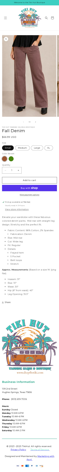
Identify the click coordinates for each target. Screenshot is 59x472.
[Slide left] (23, 122)
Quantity (6, 165)
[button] (5, 18)
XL (48, 148)
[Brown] (4, 158)
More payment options (29, 195)
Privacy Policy (18, 449)
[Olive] (11, 158)
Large (37, 148)
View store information (17, 209)
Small (8, 148)
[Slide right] (36, 122)
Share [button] (8, 302)
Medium (22, 148)
